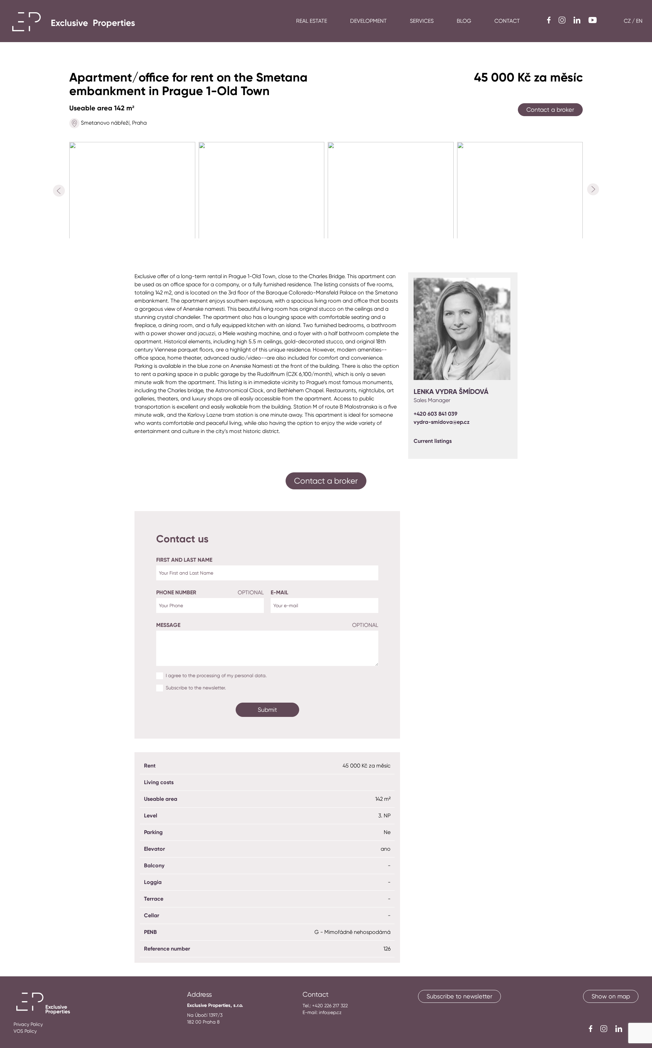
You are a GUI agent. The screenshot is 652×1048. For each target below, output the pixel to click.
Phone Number (210, 592)
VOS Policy (25, 1031)
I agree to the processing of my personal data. (216, 675)
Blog (464, 21)
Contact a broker (550, 109)
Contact (507, 21)
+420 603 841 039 (435, 414)
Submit (267, 709)
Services (422, 21)
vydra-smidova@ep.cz (442, 422)
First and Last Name (184, 560)
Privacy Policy (28, 1024)
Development (368, 21)
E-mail (279, 592)
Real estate (311, 21)
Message (267, 625)
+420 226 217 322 (330, 1005)
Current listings (433, 441)
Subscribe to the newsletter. (196, 687)
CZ (627, 21)
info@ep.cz (330, 1012)
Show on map (611, 996)
